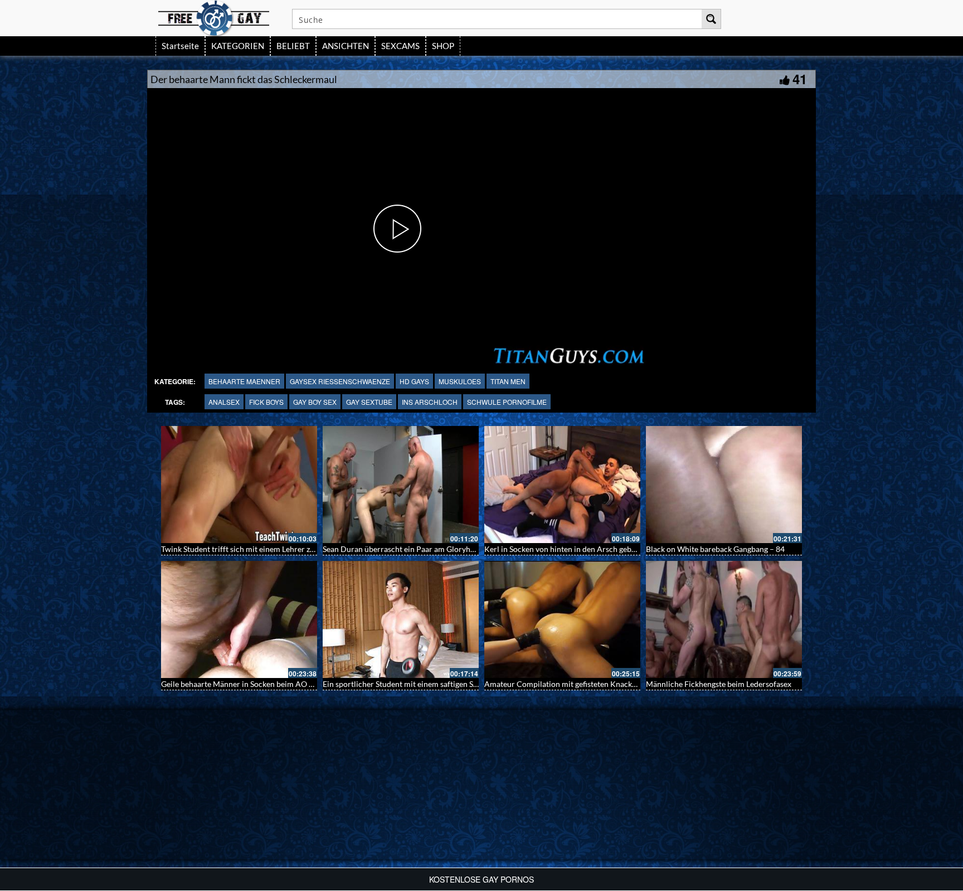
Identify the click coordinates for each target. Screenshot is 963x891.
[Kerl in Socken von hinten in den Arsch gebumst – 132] (562, 484)
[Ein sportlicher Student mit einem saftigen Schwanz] (401, 619)
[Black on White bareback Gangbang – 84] (724, 484)
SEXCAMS (400, 46)
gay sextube (369, 401)
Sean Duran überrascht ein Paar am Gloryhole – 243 (412, 549)
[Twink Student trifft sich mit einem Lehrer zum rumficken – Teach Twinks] (239, 484)
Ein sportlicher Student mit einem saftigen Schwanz (411, 684)
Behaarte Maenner (244, 381)
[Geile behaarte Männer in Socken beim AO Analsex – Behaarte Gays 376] (239, 619)
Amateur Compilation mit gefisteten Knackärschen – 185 (582, 684)
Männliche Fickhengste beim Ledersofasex (718, 684)
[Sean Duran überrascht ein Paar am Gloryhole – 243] (401, 484)
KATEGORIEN (237, 46)
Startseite (180, 46)
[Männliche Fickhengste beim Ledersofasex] (724, 619)
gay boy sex (315, 401)
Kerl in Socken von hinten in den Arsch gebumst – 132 (577, 549)
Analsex (224, 401)
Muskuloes (460, 381)
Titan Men (508, 381)
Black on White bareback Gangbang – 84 (715, 549)
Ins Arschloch (430, 401)
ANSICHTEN (345, 46)
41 (799, 78)
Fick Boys (266, 401)
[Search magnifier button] (711, 18)
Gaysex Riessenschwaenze (340, 381)
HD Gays (414, 381)
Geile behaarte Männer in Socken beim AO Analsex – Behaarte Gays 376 (284, 684)
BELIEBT (293, 46)
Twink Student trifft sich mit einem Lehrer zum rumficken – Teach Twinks (286, 549)
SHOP (443, 46)
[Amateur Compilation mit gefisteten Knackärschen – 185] (562, 619)
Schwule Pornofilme (507, 401)
